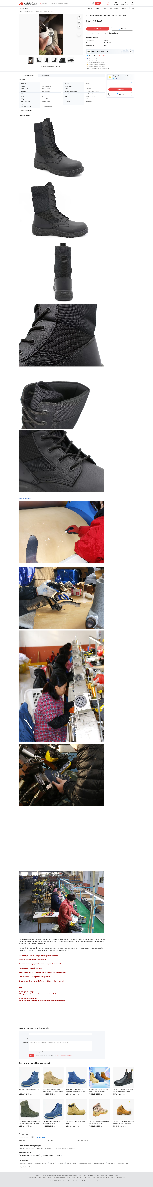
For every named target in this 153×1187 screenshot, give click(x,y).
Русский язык (62, 1177)
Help (105, 8)
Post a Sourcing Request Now (63, 1055)
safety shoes (22, 1140)
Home (20, 11)
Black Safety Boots (123, 1163)
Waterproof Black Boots (85, 1163)
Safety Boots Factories (40, 1163)
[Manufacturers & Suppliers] (27, 3)
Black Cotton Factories (26, 1163)
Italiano (68, 1177)
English (39, 1177)
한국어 (89, 1177)
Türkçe (107, 1177)
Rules (132, 8)
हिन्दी (98, 1177)
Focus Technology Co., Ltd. (66, 1180)
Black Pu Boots (111, 1163)
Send (31, 1055)
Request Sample (113, 33)
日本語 (94, 1177)
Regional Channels (95, 1175)
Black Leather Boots (99, 1163)
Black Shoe (60, 1163)
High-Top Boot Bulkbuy (26, 1167)
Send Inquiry (97, 28)
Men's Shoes (36, 1155)
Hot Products (37, 1175)
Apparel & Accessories (28, 11)
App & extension (114, 8)
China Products (45, 1175)
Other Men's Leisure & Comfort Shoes (51, 1155)
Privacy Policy (100, 1180)
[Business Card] (131, 82)
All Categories (24, 8)
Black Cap (52, 1163)
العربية (85, 1177)
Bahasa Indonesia (121, 1177)
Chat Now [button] (123, 28)
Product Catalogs (41, 1137)
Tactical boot (51, 1140)
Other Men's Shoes (24, 1155)
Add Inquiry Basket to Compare (51, 66)
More (20, 1170)
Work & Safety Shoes (48, 11)
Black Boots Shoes (71, 1163)
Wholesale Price (78, 1175)
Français (56, 1177)
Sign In (88, 68)
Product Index (104, 1175)
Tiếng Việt (113, 1177)
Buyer (97, 8)
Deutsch (73, 1177)
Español (44, 1177)
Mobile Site (111, 1175)
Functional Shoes (38, 11)
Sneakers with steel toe (82, 1140)
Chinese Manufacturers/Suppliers (57, 1175)
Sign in (132, 4)
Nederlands (79, 1177)
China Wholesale (70, 1175)
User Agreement (85, 1180)
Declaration (93, 1180)
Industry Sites (87, 1175)
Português (50, 1177)
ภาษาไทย (102, 1177)
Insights (116, 1175)
